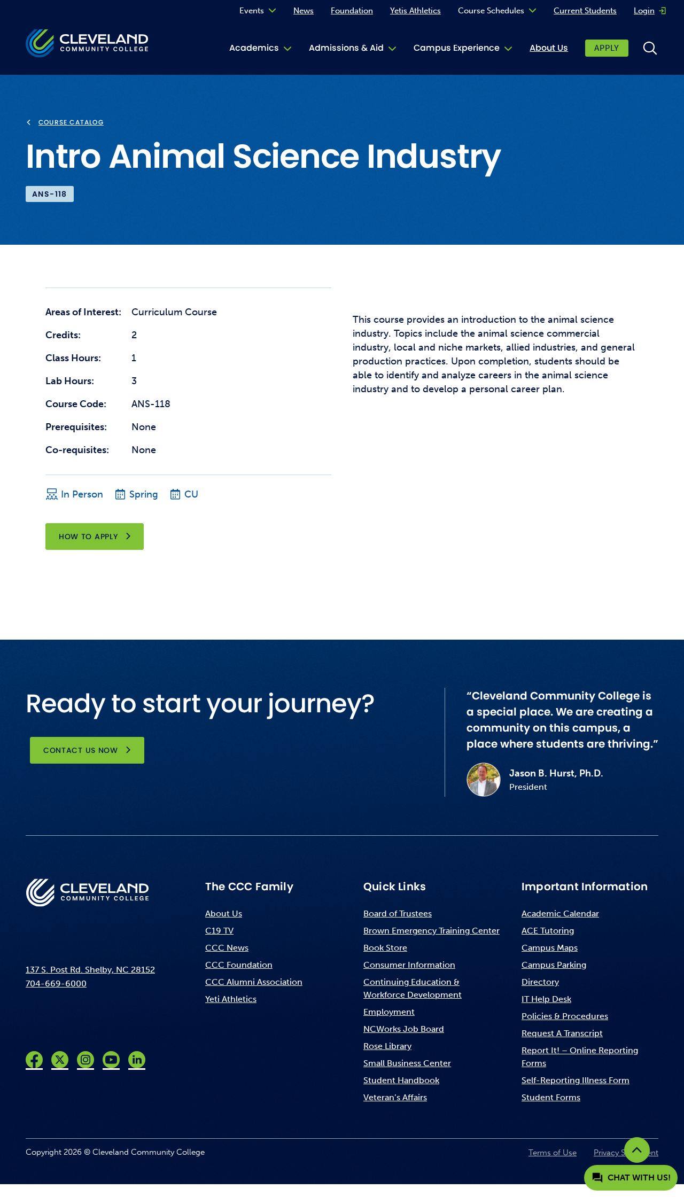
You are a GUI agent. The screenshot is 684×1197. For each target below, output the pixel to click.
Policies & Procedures (565, 1016)
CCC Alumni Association (253, 982)
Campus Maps (550, 948)
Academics (254, 48)
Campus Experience (457, 48)
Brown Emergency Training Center (431, 931)
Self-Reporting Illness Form (575, 1080)
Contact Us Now (80, 750)
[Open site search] (649, 48)
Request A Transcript (562, 1033)
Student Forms (551, 1097)
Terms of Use (552, 1152)
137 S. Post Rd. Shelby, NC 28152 (90, 970)
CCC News (226, 948)
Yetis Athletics (415, 10)
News (303, 10)
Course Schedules (491, 10)
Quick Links (394, 886)
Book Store (385, 948)
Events (251, 10)
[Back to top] (637, 1150)
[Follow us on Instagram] (85, 1059)
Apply (606, 48)
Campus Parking (554, 965)
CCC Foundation (239, 965)
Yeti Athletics (230, 999)
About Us (549, 48)
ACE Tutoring (548, 931)
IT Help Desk (546, 999)
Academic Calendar (560, 913)
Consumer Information (409, 965)
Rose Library (387, 1046)
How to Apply (88, 536)
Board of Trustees (397, 913)
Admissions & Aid (346, 48)
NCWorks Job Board (403, 1029)
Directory (540, 982)
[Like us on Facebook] (34, 1059)
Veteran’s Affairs (395, 1097)
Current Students (585, 10)
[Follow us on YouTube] (111, 1059)
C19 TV (219, 931)
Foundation (352, 10)
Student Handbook (401, 1080)
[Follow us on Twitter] (59, 1059)
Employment (389, 1012)
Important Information (585, 886)
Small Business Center (407, 1063)
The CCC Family (249, 886)
